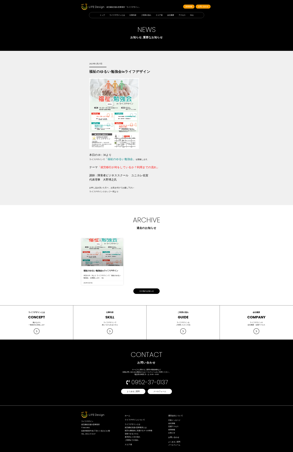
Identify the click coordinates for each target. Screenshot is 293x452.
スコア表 (159, 15)
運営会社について (175, 416)
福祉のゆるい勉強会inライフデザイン (101, 271)
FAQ (191, 15)
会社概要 (170, 15)
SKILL (109, 317)
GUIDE (183, 317)
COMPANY (256, 317)
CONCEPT (36, 317)
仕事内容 (132, 15)
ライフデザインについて (135, 420)
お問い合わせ (173, 437)
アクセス (182, 15)
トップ (102, 15)
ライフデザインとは (117, 15)
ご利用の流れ (146, 15)
